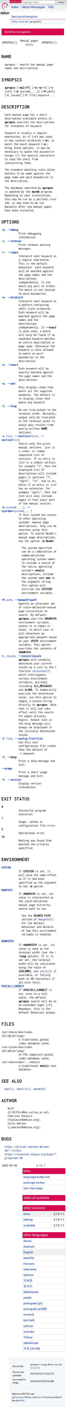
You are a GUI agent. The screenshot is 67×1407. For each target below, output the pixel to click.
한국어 (27, 1286)
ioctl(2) (46, 971)
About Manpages (33, 7)
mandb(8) (40, 1088)
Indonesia (29, 1269)
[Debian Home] (4, 7)
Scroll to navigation (17, 32)
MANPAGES (17, 1)
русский (28, 1320)
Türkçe (27, 1337)
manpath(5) (46, 919)
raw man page (33, 1188)
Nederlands (31, 1292)
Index (15, 7)
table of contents (36, 1198)
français (28, 1263)
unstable (29, 1225)
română (28, 1314)
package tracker (34, 1182)
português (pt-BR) (35, 1309)
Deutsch (28, 1246)
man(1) (9, 1088)
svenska (28, 1331)
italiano (28, 1275)
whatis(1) (23, 1088)
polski (27, 1297)
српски (28, 1326)
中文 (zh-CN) (31, 1348)
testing (28, 1219)
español (28, 1258)
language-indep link (36, 1177)
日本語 (27, 1280)
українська (30, 1343)
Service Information (24, 16)
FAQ (51, 7)
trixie (14, 21)
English (28, 1252)
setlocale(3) (41, 671)
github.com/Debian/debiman (27, 1397)
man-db (24, 21)
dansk (27, 1241)
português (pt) (32, 1303)
